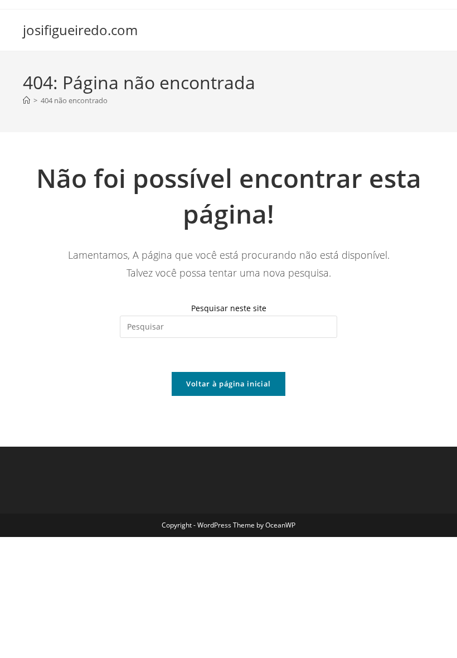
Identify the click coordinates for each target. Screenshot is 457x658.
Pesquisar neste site (228, 308)
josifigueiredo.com (80, 30)
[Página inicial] (26, 100)
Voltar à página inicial (228, 384)
